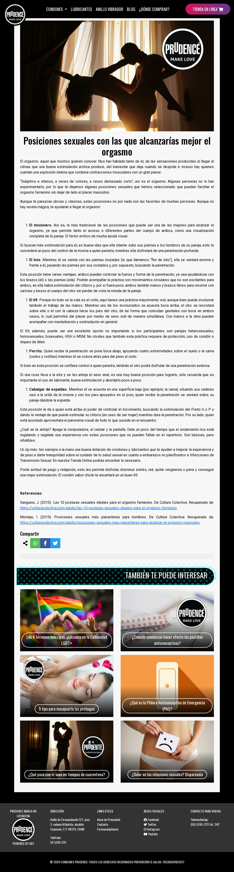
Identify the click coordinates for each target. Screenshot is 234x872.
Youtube (152, 833)
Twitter (151, 824)
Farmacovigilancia (107, 829)
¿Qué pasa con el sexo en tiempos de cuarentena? (66, 774)
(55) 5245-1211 (200, 824)
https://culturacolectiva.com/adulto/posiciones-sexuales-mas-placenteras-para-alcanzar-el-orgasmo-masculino (110, 522)
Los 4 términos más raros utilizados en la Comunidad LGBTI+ (67, 640)
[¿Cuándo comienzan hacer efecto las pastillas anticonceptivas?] (167, 620)
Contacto (102, 824)
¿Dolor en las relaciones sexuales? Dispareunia (167, 774)
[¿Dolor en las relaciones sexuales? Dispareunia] (167, 752)
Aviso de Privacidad (108, 819)
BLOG (131, 9)
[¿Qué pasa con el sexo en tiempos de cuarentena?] (66, 752)
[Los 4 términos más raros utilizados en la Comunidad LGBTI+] (66, 620)
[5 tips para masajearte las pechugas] (66, 686)
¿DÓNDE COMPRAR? (154, 9)
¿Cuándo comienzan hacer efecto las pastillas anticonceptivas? (167, 640)
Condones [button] (55, 9)
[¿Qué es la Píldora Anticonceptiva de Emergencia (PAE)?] (167, 686)
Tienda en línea (205, 9)
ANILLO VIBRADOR (109, 9)
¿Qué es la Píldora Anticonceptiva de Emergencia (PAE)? (167, 706)
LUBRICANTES (81, 9)
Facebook (153, 819)
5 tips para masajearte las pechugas (67, 709)
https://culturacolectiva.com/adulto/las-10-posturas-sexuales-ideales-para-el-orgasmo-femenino (98, 508)
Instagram (153, 829)
